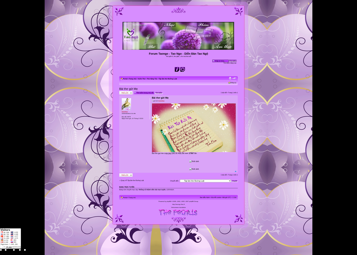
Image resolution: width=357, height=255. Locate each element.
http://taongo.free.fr (178, 204)
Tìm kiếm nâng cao (229, 63)
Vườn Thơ (141, 79)
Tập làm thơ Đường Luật (168, 79)
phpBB (169, 201)
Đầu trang (235, 171)
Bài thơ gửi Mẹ (128, 88)
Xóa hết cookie (216, 197)
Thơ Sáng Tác (152, 79)
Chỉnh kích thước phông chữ (234, 78)
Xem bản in (230, 78)
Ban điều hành (205, 197)
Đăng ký (233, 83)
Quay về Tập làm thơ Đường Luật (132, 180)
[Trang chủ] (178, 48)
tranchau (161, 101)
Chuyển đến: (174, 181)
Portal (125, 79)
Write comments (124, 92)
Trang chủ (132, 79)
